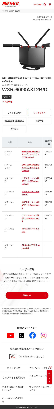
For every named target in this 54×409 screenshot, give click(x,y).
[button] (27, 295)
